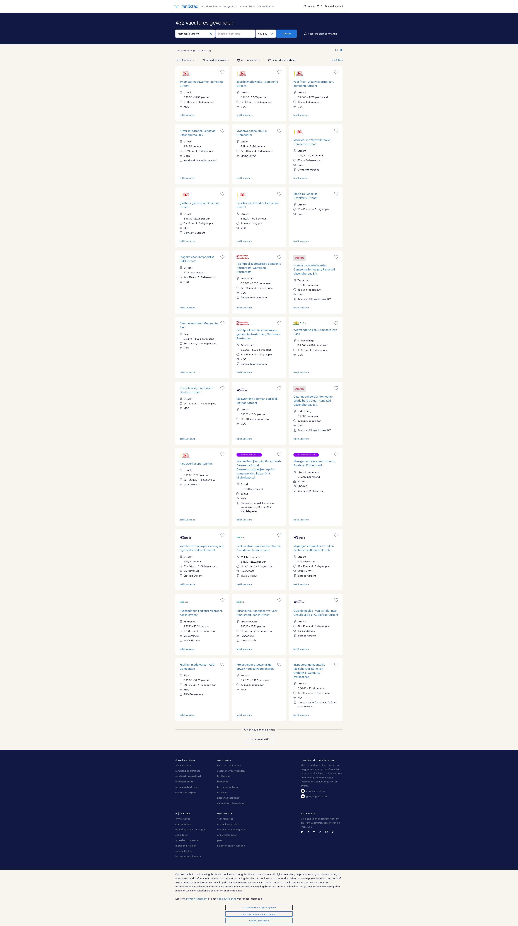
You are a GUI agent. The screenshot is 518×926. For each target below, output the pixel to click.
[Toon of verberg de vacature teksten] (339, 50)
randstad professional (188, 776)
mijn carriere (182, 813)
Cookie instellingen (259, 920)
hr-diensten (224, 776)
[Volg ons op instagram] (327, 831)
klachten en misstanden (231, 845)
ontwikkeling (182, 818)
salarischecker (183, 851)
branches (222, 781)
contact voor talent (228, 824)
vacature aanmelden (229, 765)
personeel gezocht (228, 797)
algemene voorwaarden (231, 770)
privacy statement (196, 898)
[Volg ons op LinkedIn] (303, 831)
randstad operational (187, 770)
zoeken (286, 33)
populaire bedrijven (186, 786)
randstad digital (184, 781)
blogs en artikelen (185, 845)
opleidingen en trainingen (190, 829)
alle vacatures (183, 765)
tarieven (222, 792)
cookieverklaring (227, 898)
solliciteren (181, 834)
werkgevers (229, 6)
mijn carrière (245, 6)
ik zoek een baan (209, 6)
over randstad (264, 6)
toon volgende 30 (259, 739)
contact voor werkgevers (231, 829)
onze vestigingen (227, 834)
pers (219, 840)
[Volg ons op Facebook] (309, 831)
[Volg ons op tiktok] (333, 831)
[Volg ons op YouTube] (315, 831)
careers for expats (185, 792)
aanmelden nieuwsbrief (230, 803)
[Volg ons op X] (321, 831)
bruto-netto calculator (188, 856)
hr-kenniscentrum (227, 786)
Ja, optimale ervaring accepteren (259, 907)
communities (183, 824)
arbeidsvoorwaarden (187, 840)
